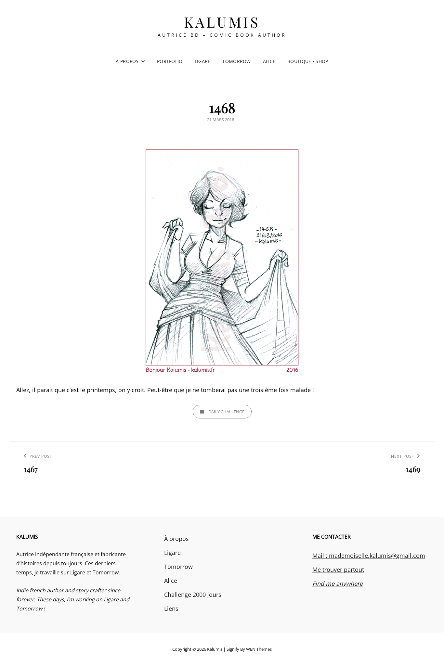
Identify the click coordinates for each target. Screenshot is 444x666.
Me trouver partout (338, 569)
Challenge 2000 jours (192, 594)
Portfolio (170, 61)
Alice (269, 61)
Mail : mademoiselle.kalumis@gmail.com (368, 555)
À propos (127, 61)
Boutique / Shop (307, 61)
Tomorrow (236, 61)
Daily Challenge (226, 412)
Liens (171, 608)
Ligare (203, 61)
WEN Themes (259, 649)
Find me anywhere (337, 583)
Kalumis (222, 21)
